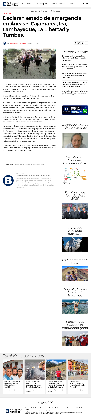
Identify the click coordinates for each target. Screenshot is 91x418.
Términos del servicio (72, 407)
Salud (27, 409)
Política (61, 3)
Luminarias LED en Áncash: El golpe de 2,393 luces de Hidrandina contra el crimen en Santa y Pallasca (74, 84)
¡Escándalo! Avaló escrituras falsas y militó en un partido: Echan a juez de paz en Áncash (74, 58)
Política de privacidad (60, 407)
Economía (27, 407)
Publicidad (51, 407)
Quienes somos (44, 407)
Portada (20, 3)
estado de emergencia (33, 164)
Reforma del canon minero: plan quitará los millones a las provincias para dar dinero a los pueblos (75, 93)
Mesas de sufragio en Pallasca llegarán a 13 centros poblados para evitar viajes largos (75, 75)
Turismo (70, 3)
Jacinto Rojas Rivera (9, 390)
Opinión (53, 3)
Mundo (32, 407)
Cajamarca (22, 164)
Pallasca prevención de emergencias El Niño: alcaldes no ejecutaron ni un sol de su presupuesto (75, 67)
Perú (34, 3)
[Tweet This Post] (79, 43)
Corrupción (43, 3)
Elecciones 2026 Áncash (39, 11)
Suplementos (55, 11)
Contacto (81, 407)
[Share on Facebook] (75, 43)
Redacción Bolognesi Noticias (18, 43)
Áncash (27, 3)
